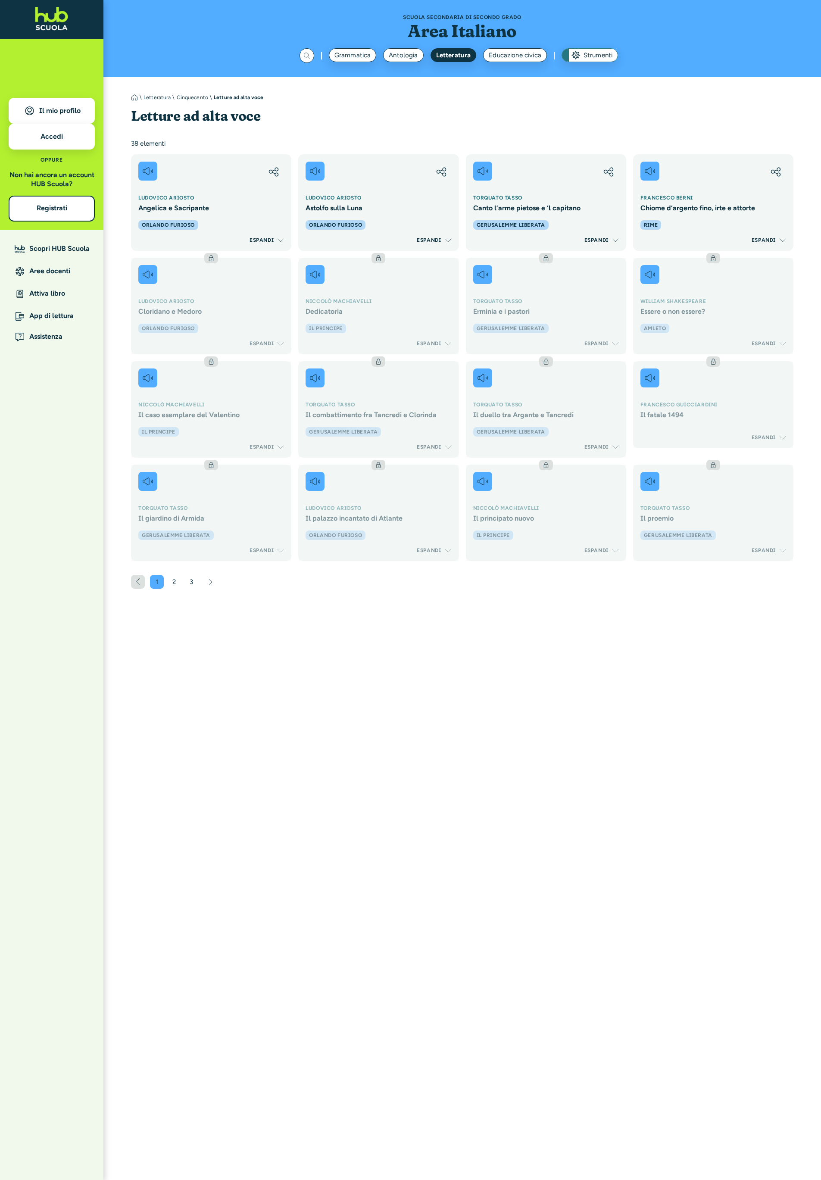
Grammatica (352, 55)
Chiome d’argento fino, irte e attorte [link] (697, 208)
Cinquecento (192, 97)
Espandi (262, 240)
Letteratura (453, 55)
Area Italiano (462, 30)
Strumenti (598, 55)
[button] (273, 172)
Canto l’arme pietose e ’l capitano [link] (527, 208)
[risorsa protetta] (211, 306)
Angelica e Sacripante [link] (173, 208)
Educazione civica (515, 55)
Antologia (403, 55)
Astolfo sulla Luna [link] (334, 208)
